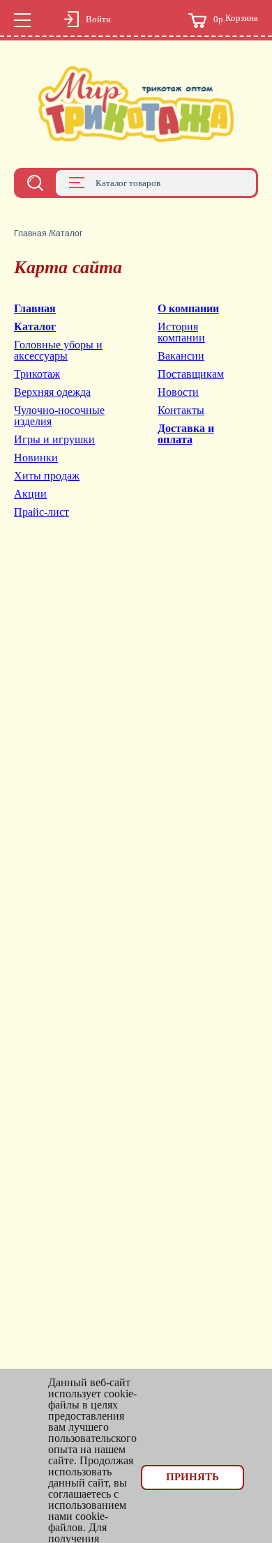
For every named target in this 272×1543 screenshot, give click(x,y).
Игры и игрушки (54, 439)
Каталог (35, 326)
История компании (181, 332)
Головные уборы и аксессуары (58, 350)
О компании (188, 308)
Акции (30, 494)
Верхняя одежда (52, 392)
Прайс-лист (41, 512)
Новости (178, 392)
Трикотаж (37, 374)
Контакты (181, 410)
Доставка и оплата (186, 433)
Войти (98, 19)
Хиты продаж (47, 476)
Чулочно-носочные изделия (59, 415)
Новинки (36, 457)
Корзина (235, 18)
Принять (192, 1476)
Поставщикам (191, 374)
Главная (30, 233)
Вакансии (181, 356)
